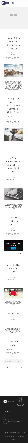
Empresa (5, 416)
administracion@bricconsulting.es (13, 440)
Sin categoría (12, 58)
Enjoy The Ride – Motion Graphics (13, 268)
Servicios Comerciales (8, 418)
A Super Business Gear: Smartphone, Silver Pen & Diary (13, 165)
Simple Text (13, 313)
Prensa (15, 15)
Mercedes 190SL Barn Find (13, 221)
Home (12, 15)
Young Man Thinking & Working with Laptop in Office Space (13, 105)
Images (12, 119)
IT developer (12, 54)
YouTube (12, 279)
